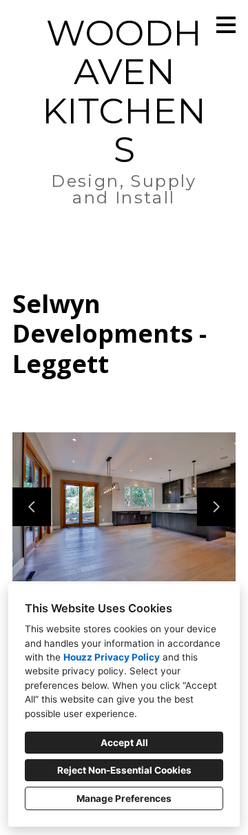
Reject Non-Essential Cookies (124, 770)
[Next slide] (216, 506)
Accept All (124, 742)
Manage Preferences (124, 798)
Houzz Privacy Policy (111, 657)
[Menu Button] (226, 25)
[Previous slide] (31, 506)
